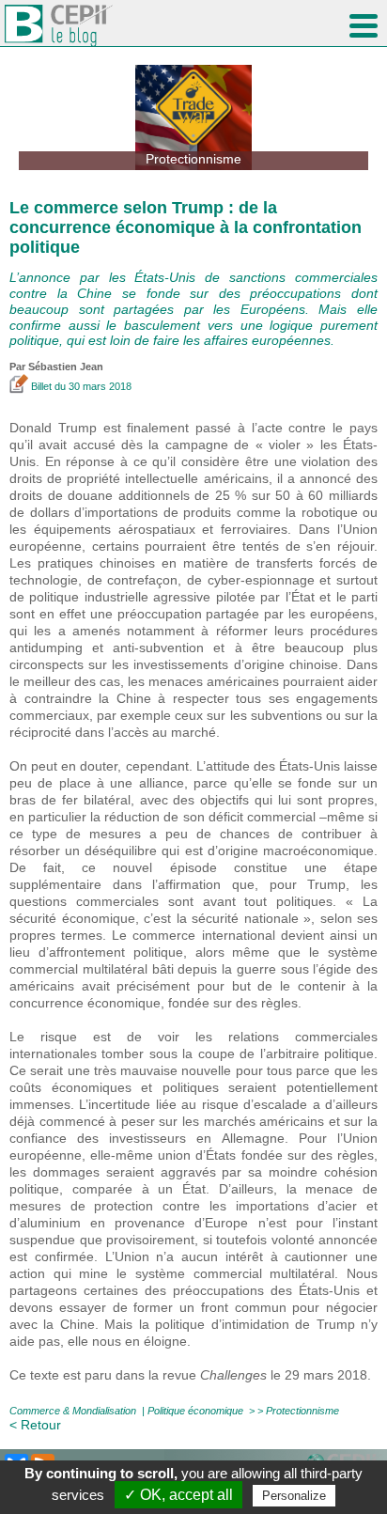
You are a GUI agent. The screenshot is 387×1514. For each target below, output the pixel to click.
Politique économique (195, 1410)
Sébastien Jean (65, 366)
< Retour (35, 1424)
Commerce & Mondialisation (72, 1410)
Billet (41, 386)
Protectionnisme (302, 1410)
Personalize (294, 1496)
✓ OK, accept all (178, 1495)
